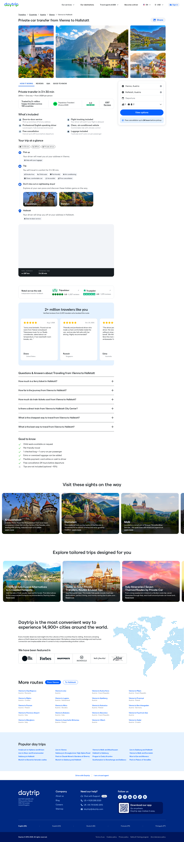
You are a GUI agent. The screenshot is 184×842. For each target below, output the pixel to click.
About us (60, 796)
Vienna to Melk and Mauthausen (105, 750)
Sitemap (59, 809)
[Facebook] (120, 797)
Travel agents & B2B (108, 5)
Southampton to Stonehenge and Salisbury (109, 760)
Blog (58, 800)
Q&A (48, 84)
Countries (33, 15)
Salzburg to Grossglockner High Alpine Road (72, 753)
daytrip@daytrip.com (93, 809)
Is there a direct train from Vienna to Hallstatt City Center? (48, 408)
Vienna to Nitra (61, 705)
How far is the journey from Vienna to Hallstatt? (42, 390)
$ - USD (158, 5)
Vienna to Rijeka (24, 698)
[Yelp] (145, 797)
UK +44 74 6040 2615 (93, 805)
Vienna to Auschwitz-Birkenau (67, 720)
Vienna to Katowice (99, 705)
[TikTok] (140, 797)
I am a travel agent (101, 775)
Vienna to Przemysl (136, 698)
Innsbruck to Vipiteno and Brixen (31, 750)
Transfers (22, 15)
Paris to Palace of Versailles (140, 760)
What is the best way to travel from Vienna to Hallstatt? (46, 427)
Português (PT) (161, 826)
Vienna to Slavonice (100, 713)
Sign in (175, 5)
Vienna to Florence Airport (28, 713)
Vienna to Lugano (62, 698)
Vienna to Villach (98, 720)
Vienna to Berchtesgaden (139, 705)
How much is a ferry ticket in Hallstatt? (37, 381)
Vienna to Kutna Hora (100, 691)
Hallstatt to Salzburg (101, 753)
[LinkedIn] (130, 797)
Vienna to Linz (60, 691)
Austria (43, 15)
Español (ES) (56, 826)
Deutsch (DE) (90, 826)
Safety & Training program (139, 837)
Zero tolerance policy (158, 837)
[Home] (11, 5)
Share (160, 20)
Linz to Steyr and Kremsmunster (31, 753)
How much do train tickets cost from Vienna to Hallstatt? (47, 399)
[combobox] (141, 86)
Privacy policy (123, 837)
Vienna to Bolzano (62, 713)
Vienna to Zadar (135, 720)
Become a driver (131, 5)
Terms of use (100, 837)
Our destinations (87, 5)
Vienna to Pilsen (135, 691)
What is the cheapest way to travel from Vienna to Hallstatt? (49, 417)
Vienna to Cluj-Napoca (27, 691)
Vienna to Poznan (25, 705)
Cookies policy (112, 837)
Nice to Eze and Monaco (139, 756)
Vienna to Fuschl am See (138, 713)
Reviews (39, 84)
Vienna (52, 15)
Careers (59, 805)
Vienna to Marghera (26, 720)
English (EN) (22, 826)
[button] (39, 339)
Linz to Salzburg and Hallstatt (141, 750)
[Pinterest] (135, 797)
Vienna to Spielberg (99, 698)
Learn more (9, 530)
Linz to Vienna (60, 750)
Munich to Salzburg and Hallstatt (68, 760)
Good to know (60, 84)
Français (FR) (125, 826)
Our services (67, 5)
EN (147, 5)
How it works (26, 84)
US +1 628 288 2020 (92, 800)
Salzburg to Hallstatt (26, 756)
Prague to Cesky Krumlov (103, 756)
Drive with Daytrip (82, 775)
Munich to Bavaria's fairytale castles (32, 760)
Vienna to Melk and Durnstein (141, 753)
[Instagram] (125, 797)
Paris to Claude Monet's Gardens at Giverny (72, 756)
